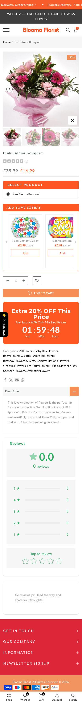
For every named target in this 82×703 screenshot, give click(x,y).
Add (25, 253)
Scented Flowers (14, 370)
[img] (13, 161)
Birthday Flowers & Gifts (19, 360)
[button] (41, 488)
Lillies (54, 365)
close (78, 5)
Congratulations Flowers (53, 360)
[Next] (72, 89)
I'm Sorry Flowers (38, 365)
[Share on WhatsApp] (23, 379)
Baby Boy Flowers (46, 351)
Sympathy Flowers (38, 370)
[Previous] (9, 89)
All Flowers (26, 351)
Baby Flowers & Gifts (17, 355)
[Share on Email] (17, 379)
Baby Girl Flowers (43, 355)
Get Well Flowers (14, 365)
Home (7, 42)
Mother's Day (68, 365)
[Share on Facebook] (5, 379)
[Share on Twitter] (11, 379)
